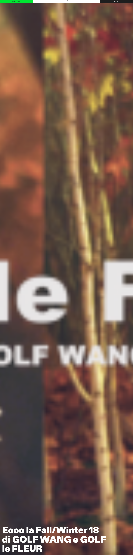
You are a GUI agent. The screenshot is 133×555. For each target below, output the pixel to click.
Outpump (16, 1)
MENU (116, 1)
